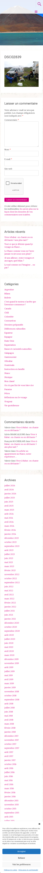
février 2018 (9, 728)
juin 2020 (8, 643)
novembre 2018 (11, 691)
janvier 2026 (10, 493)
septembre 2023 (11, 546)
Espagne (8, 337)
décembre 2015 (11, 800)
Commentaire (11, 120)
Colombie (8, 316)
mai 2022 (8, 590)
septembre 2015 (11, 812)
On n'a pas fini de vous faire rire (19, 385)
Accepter (21, 851)
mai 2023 (8, 562)
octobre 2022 (10, 578)
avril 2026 (9, 489)
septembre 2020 (12, 631)
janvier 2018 (10, 732)
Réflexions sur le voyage (15, 397)
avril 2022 (9, 594)
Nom (7, 149)
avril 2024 (9, 522)
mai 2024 (8, 518)
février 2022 (10, 602)
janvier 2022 (10, 607)
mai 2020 (8, 647)
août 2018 (8, 703)
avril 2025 (8, 506)
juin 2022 (8, 586)
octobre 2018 (10, 695)
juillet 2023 (9, 554)
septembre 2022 (12, 582)
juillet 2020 (9, 639)
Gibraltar (8, 361)
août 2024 (9, 514)
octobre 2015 (10, 808)
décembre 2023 (11, 538)
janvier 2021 (10, 619)
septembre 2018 (11, 699)
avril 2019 (8, 679)
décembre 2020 (11, 623)
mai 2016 (8, 780)
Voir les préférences (21, 864)
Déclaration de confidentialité (28, 870)
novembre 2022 (11, 574)
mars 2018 (9, 724)
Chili (6, 312)
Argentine (9, 289)
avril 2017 (8, 756)
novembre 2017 (11, 740)
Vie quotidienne (11, 405)
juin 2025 (8, 502)
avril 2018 (8, 720)
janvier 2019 (10, 687)
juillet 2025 (9, 497)
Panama (8, 389)
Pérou (7, 393)
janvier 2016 (10, 796)
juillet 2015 (9, 821)
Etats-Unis (9, 341)
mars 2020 (9, 655)
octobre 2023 (10, 542)
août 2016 (8, 768)
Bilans (7, 293)
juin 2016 (8, 776)
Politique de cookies (10, 870)
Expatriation (10, 345)
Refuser (21, 858)
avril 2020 (9, 651)
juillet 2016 (9, 772)
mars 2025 (9, 510)
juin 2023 (8, 558)
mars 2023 (9, 566)
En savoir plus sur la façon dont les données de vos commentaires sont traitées (21, 212)
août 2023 (8, 550)
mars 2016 (9, 788)
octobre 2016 (10, 764)
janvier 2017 (10, 760)
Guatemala (9, 365)
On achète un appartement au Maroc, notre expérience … (17, 454)
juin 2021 (8, 615)
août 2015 (8, 817)
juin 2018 (8, 712)
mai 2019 (8, 675)
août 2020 (9, 635)
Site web (8, 169)
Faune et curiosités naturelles (18, 349)
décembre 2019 (11, 659)
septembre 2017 (11, 748)
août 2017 (8, 752)
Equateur (8, 333)
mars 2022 (9, 598)
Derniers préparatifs (13, 325)
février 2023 (10, 570)
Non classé (9, 381)
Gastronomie (10, 357)
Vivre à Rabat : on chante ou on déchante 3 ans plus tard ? (20, 444)
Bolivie (7, 297)
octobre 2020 (10, 627)
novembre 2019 (11, 663)
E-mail (8, 159)
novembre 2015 (11, 804)
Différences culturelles (14, 329)
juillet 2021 (9, 611)
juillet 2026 (9, 485)
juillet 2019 (9, 671)
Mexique (8, 377)
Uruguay (8, 401)
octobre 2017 (10, 744)
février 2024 (10, 530)
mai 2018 (8, 716)
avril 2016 (8, 784)
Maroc (7, 373)
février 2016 (9, 792)
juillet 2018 (9, 707)
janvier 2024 (10, 534)
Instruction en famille (14, 369)
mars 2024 (9, 526)
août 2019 (8, 667)
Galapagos (9, 353)
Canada (7, 308)
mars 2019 (9, 683)
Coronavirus (10, 321)
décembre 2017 (11, 736)
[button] (39, 824)
